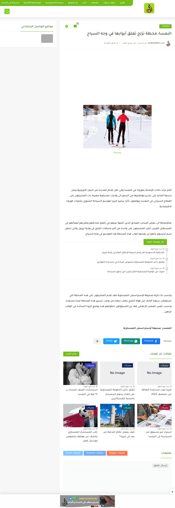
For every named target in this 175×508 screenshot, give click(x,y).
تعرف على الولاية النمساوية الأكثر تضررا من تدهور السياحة (135, 272)
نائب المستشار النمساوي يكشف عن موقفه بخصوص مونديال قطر (82, 436)
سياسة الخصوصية (55, 3)
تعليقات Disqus (73, 453)
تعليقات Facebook (94, 453)
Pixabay (117, 153)
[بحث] (7, 11)
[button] (151, 341)
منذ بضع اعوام (156, 249)
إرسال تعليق (160, 465)
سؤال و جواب (109, 3)
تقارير (122, 3)
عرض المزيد (71, 354)
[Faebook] (47, 38)
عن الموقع (73, 3)
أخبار (84, 3)
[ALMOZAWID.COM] (149, 8)
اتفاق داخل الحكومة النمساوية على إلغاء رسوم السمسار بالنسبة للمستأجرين (117, 394)
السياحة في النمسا (10, 3)
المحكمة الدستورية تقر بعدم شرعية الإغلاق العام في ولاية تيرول (133, 253)
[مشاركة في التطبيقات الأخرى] (97, 341)
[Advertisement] (117, 79)
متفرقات (95, 3)
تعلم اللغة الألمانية (32, 3)
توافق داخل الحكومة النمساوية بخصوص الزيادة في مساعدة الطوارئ (130, 262)
